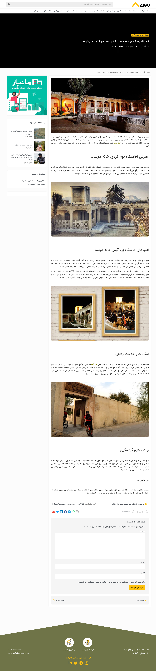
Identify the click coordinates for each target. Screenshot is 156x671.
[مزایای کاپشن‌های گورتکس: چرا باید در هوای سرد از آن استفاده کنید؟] (39, 163)
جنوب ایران (120, 504)
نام (143, 563)
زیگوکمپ (117, 143)
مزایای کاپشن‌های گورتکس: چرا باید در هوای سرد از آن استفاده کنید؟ (22, 157)
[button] (77, 512)
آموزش (36, 11)
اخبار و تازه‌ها (46, 11)
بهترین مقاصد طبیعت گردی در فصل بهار (22, 132)
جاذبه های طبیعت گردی (73, 11)
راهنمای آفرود (58, 11)
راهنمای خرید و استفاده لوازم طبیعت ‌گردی (100, 11)
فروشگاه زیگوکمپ (87, 650)
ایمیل (142, 572)
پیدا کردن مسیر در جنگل (24, 145)
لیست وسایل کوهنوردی (36, 184)
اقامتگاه (94, 364)
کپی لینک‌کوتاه (90, 504)
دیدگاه (141, 531)
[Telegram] (81, 663)
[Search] (9, 4)
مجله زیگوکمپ (145, 11)
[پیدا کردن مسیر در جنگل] (39, 150)
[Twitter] (76, 663)
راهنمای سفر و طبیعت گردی (127, 11)
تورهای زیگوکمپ (69, 650)
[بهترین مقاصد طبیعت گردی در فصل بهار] (39, 138)
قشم (113, 504)
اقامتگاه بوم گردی (131, 504)
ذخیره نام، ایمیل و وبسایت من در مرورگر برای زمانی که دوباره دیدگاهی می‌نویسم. (110, 582)
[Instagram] (86, 663)
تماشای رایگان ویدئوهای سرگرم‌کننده (32, 181)
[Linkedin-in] (70, 663)
